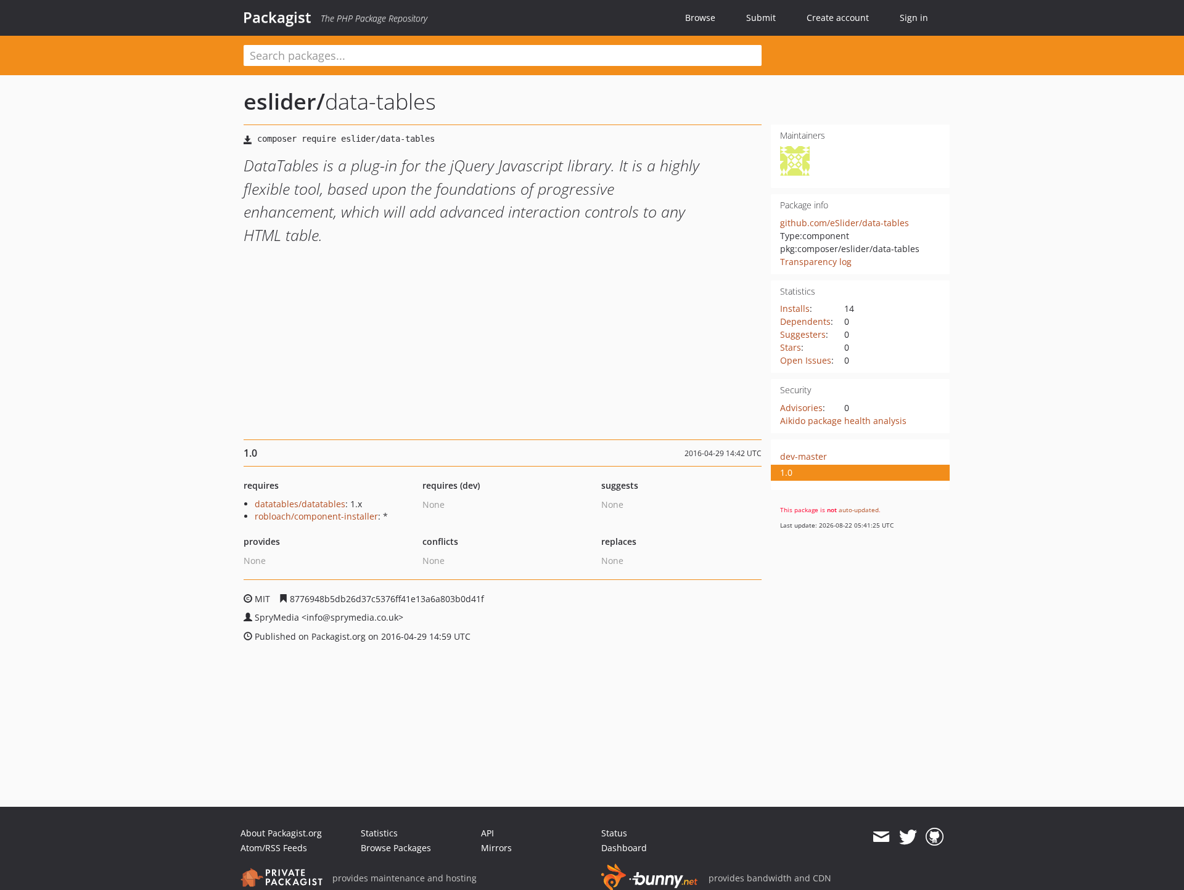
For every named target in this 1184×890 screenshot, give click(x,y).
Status (614, 833)
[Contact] (881, 837)
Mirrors (496, 848)
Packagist (277, 17)
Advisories (801, 408)
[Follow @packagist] (908, 837)
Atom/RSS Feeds (273, 848)
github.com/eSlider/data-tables (844, 223)
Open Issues (805, 360)
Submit (761, 17)
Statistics (379, 833)
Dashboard (624, 848)
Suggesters (803, 334)
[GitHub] (935, 837)
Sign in (914, 17)
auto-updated (859, 509)
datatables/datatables (300, 504)
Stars (790, 347)
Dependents (805, 321)
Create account (838, 17)
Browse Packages (396, 848)
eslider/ (284, 101)
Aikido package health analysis (843, 421)
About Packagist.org (281, 833)
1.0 (786, 472)
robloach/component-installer (316, 516)
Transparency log (816, 261)
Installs (795, 308)
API (487, 833)
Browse (700, 17)
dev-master (803, 456)
